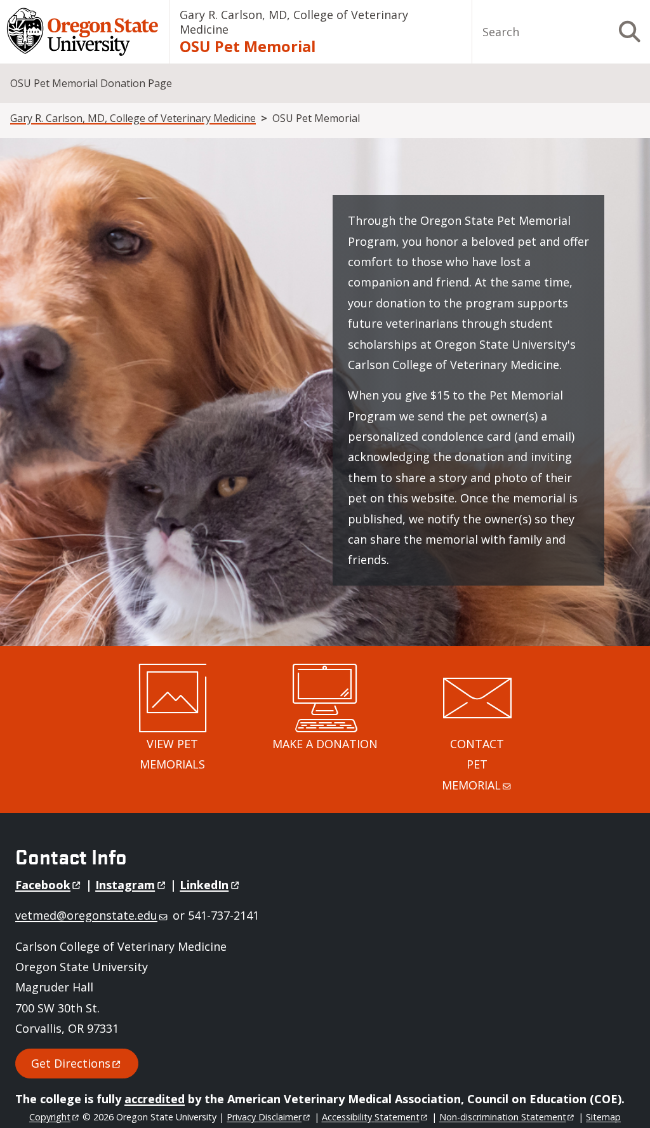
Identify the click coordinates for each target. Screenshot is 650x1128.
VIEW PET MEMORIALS (172, 754)
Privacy (264, 1117)
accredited (154, 1098)
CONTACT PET (473, 764)
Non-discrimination (502, 1117)
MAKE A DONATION (325, 743)
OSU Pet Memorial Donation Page (91, 83)
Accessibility (371, 1117)
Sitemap (603, 1117)
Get (70, 1063)
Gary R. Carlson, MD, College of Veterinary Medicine (294, 22)
